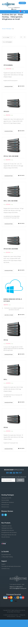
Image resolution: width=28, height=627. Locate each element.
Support (14, 9)
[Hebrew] (5, 543)
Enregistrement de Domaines (9, 532)
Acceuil (4, 28)
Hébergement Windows (7, 502)
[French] (3, 543)
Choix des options (9, 86)
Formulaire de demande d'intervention (11, 566)
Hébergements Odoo (6, 528)
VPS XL (6, 340)
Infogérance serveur (6, 525)
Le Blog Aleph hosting (7, 556)
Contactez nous (5, 568)
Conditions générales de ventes (10, 614)
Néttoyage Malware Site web (8, 534)
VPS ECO (6, 111)
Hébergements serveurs (7, 530)
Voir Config (21, 86)
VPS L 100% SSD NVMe (11, 201)
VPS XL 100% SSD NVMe (11, 156)
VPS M (6, 427)
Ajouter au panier (9, 315)
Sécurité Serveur (5, 537)
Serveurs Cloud (5, 504)
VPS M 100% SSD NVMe (11, 249)
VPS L (5, 379)
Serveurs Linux (5, 506)
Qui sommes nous (6, 554)
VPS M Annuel (8, 65)
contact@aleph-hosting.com (19, 588)
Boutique (9, 28)
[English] (2, 543)
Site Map (18, 616)
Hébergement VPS (6, 498)
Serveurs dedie (5, 500)
